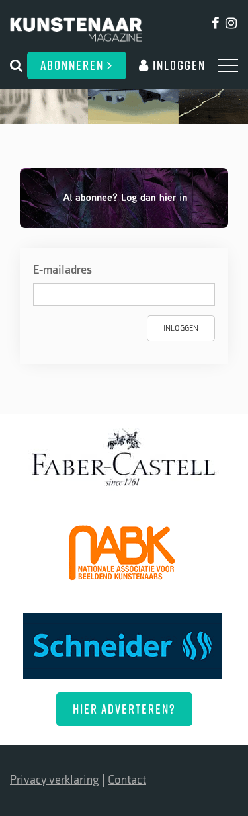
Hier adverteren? (124, 708)
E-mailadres (62, 270)
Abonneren (73, 65)
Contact (127, 780)
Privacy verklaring (54, 780)
